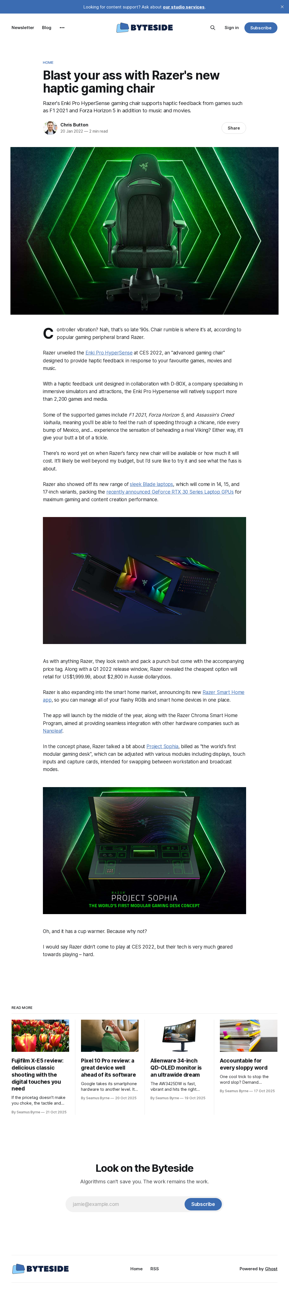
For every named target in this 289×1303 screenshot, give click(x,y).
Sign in (232, 27)
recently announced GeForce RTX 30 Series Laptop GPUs (170, 492)
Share (234, 128)
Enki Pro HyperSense (109, 353)
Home (48, 62)
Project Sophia (162, 746)
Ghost (271, 1268)
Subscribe (261, 27)
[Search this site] (212, 27)
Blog (46, 27)
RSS (154, 1268)
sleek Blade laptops (151, 484)
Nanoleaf (52, 731)
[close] (282, 6)
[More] (62, 27)
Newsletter (23, 27)
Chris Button (74, 125)
